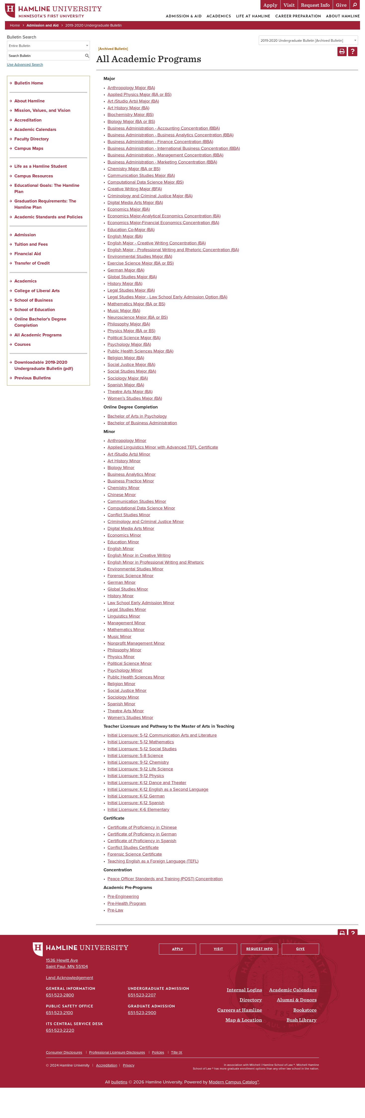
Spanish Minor (121, 704)
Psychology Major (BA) (129, 344)
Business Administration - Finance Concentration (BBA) (160, 141)
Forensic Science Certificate (135, 854)
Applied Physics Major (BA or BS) (139, 94)
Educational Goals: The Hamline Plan (46, 188)
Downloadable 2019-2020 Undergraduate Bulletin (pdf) (43, 365)
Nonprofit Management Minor (136, 643)
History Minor (121, 596)
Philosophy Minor (124, 650)
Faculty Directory (31, 139)
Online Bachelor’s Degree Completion (40, 322)
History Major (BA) (125, 283)
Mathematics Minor (126, 629)
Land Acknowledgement (69, 977)
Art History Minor (124, 461)
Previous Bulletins (32, 378)
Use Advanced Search (25, 64)
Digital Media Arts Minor (131, 528)
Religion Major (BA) (126, 358)
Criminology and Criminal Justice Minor (146, 521)
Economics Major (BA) (129, 209)
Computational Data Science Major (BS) (145, 182)
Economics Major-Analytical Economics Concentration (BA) (164, 216)
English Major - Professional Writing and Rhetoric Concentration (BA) (173, 249)
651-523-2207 (142, 995)
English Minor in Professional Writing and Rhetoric (156, 562)
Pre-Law (115, 910)
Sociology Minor (123, 697)
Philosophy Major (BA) (129, 324)
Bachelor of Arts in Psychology (137, 416)
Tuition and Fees (31, 244)
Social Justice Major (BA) (131, 364)
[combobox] (308, 40)
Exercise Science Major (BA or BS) (141, 263)
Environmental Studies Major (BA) (140, 256)
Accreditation (27, 120)
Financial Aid (27, 253)
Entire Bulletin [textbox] (19, 45)
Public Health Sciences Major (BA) (140, 351)
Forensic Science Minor (130, 575)
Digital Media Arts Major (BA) (135, 202)
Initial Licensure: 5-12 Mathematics (141, 742)
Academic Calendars (35, 129)
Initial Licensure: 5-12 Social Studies (142, 749)
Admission (25, 235)
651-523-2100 (59, 1012)
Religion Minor (121, 683)
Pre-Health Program (127, 903)
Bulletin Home (28, 83)
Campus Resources (33, 176)
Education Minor (123, 542)
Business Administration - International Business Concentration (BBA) (174, 148)
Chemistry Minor (124, 487)
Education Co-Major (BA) (131, 229)
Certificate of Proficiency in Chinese (142, 827)
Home (15, 25)
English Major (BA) (125, 236)
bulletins (119, 1082)
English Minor (121, 548)
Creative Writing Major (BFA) (135, 189)
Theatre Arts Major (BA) (130, 391)
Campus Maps (28, 148)
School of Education (34, 309)
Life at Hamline (253, 16)
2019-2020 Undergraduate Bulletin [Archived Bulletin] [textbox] (302, 40)
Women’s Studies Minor (130, 717)
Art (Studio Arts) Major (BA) (133, 101)
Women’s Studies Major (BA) (135, 398)
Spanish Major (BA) (126, 385)
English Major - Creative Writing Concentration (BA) (157, 243)
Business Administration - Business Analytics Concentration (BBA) (170, 135)
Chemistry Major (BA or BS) (134, 168)
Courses (22, 344)
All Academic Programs (38, 335)
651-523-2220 (60, 1030)
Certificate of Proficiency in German (142, 834)
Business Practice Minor (131, 481)
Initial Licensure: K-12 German (136, 796)
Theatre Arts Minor (126, 711)
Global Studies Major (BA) (132, 277)
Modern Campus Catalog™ (234, 1082)
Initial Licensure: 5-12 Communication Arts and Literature (162, 735)
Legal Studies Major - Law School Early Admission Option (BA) (167, 297)
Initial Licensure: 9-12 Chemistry (138, 762)
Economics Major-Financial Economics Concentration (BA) (163, 222)
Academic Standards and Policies (48, 217)
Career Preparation (298, 16)
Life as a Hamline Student (40, 166)
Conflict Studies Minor (129, 515)
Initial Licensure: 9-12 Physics (136, 775)
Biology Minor (121, 467)
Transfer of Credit (32, 263)
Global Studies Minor (128, 589)
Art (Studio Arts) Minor (129, 454)
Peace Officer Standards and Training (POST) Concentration (165, 879)
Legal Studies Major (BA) (131, 290)
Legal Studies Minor (127, 609)
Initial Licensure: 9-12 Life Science (140, 769)
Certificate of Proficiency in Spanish (142, 841)
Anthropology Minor (127, 440)
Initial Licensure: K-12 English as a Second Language (158, 789)
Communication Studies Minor (137, 501)
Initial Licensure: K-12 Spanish (136, 802)
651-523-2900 (142, 1012)
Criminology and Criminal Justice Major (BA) (150, 196)
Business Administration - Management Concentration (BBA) (165, 155)
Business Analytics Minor (132, 474)
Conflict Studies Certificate (133, 847)
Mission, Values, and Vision (42, 110)
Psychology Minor (125, 670)
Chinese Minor (122, 494)
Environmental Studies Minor (135, 569)
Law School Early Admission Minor (141, 602)
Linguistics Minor (124, 616)
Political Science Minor (130, 663)
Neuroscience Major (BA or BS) (138, 317)
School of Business (33, 300)
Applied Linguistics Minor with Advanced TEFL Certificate (163, 447)
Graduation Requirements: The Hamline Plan (45, 204)
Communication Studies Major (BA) (141, 175)
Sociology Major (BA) (128, 378)
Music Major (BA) (124, 310)
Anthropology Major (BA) (131, 87)
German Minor (122, 582)
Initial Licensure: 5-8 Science (135, 755)
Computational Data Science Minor (141, 508)
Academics (219, 16)
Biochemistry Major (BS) (130, 114)
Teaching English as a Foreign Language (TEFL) (153, 861)
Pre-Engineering (123, 896)
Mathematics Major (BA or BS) (136, 304)
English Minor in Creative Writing (139, 555)
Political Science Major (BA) (134, 337)
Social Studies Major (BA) (132, 371)
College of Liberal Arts (37, 290)
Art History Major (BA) (128, 108)
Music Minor (119, 636)
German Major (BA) (126, 270)
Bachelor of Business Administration (142, 423)
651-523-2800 (60, 995)
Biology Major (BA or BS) (131, 121)
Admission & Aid (184, 16)
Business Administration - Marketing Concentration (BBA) (162, 162)
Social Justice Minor (127, 690)
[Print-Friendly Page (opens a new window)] (342, 51)
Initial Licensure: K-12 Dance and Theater (147, 782)
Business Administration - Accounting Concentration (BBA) (164, 128)
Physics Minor (121, 656)
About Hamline (343, 16)
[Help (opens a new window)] (352, 51)
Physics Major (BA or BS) (131, 330)
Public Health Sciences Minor (136, 677)
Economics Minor (124, 535)
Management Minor (127, 623)
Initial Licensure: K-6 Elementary (138, 809)
